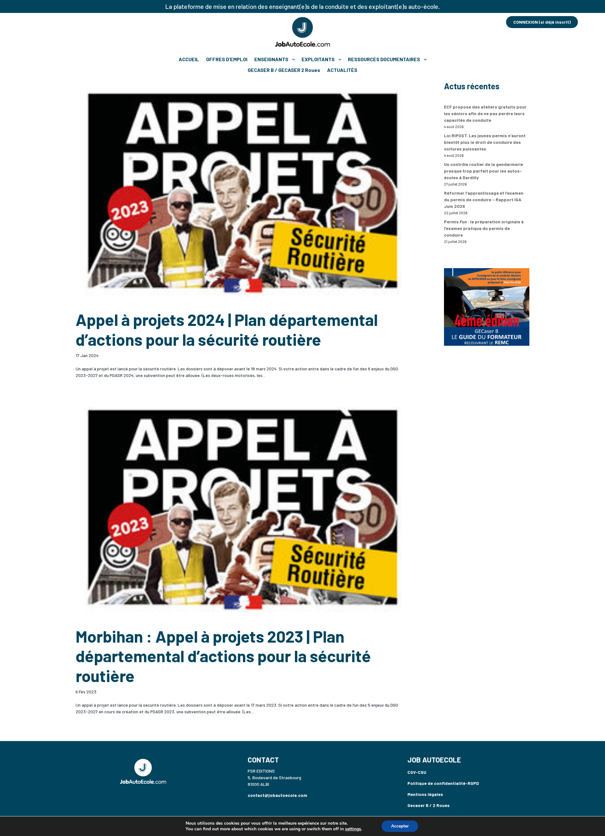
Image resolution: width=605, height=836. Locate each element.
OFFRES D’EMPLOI (226, 59)
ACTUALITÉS (342, 70)
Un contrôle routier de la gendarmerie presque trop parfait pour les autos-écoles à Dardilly (483, 171)
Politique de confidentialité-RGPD (443, 783)
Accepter (400, 826)
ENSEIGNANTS (271, 59)
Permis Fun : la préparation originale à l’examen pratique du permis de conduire (484, 228)
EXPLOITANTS (318, 59)
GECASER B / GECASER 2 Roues (284, 70)
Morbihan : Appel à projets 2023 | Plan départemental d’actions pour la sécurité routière (223, 655)
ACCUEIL (189, 59)
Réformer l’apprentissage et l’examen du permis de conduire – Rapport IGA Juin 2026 (483, 199)
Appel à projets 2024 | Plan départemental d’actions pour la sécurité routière (227, 329)
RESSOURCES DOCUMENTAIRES (384, 59)
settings (353, 829)
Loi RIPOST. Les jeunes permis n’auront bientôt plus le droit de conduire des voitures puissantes (485, 142)
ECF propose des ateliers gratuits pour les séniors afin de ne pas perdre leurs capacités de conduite (485, 113)
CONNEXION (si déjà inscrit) (542, 22)
